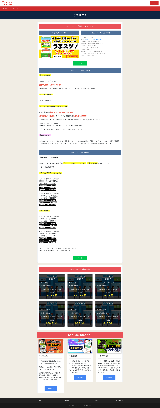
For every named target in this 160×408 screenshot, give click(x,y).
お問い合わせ (119, 400)
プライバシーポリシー (93, 400)
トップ (5, 9)
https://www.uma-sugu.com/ (93, 39)
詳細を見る (51, 388)
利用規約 (66, 400)
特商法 (40, 400)
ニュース (12, 9)
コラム (19, 9)
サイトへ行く (80, 63)
